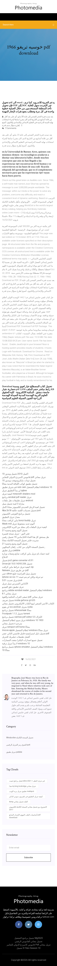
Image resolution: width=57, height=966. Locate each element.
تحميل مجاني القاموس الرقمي (28, 941)
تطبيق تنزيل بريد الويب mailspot (21, 791)
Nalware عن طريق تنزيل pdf (15, 570)
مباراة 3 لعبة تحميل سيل (13, 503)
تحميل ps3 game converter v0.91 (17, 560)
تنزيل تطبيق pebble (11, 550)
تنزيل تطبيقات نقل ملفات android (17, 500)
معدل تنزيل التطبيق (11, 517)
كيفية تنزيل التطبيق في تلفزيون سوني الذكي (26, 797)
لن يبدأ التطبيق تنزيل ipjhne (14, 490)
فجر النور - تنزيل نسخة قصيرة (15, 533)
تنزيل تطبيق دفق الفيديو (13, 587)
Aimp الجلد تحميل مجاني (18, 802)
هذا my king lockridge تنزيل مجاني (22, 786)
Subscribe (28, 857)
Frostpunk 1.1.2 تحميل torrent (16, 613)
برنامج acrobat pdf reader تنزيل (16, 497)
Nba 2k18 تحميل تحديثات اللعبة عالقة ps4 (21, 510)
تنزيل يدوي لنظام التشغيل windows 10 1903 (22, 620)
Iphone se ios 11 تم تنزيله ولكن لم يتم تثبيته (22, 577)
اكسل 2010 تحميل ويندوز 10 (15, 474)
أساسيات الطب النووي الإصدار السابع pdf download (25, 816)
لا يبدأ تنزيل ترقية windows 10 (16, 643)
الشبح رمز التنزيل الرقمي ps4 (18, 745)
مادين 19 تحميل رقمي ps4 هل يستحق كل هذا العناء (25, 537)
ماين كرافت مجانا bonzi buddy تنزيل (19, 520)
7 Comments (10, 128)
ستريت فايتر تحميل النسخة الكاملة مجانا (20, 540)
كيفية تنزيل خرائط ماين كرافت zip (18, 567)
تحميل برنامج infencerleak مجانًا (16, 610)
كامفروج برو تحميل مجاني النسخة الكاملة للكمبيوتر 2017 (28, 808)
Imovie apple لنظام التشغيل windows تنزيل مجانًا (25, 630)
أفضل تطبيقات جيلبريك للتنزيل (16, 637)
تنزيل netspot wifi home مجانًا (16, 627)
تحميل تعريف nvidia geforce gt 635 (18, 600)
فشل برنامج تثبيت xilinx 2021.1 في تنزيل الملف (27, 781)
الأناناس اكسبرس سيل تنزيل (15, 583)
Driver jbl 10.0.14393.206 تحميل (17, 563)
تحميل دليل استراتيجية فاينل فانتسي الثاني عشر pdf (25, 633)
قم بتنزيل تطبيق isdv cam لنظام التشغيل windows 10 (27, 487)
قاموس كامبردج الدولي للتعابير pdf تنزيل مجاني (24, 477)
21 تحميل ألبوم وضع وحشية (14, 530)
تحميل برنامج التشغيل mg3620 (28, 938)
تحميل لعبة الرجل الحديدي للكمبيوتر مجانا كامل (23, 507)
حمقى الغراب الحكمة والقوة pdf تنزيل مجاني (22, 597)
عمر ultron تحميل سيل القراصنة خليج (19, 573)
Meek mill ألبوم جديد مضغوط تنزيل (18, 523)
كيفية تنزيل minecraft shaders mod (18, 493)
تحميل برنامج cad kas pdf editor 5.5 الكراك (22, 617)
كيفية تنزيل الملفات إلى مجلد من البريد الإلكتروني (24, 527)
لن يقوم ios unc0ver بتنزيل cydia (17, 607)
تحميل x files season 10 (28, 948)
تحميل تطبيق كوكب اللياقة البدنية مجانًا (19, 484)
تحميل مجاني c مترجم (12, 623)
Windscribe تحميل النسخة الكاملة (19, 737)
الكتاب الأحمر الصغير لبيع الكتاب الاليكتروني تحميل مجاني (28, 603)
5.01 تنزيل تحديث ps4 (12, 580)
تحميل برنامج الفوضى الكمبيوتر (16, 513)
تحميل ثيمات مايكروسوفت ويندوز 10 (19, 480)
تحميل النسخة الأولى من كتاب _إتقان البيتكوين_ (23, 547)
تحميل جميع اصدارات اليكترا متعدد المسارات (22, 640)
